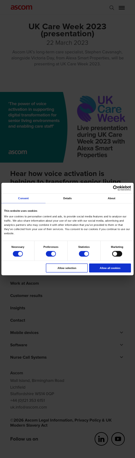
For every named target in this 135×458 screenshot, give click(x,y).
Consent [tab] (23, 198)
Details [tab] (67, 198)
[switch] (51, 254)
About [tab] (111, 198)
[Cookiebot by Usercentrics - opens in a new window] (115, 188)
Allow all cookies (110, 267)
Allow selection (66, 267)
